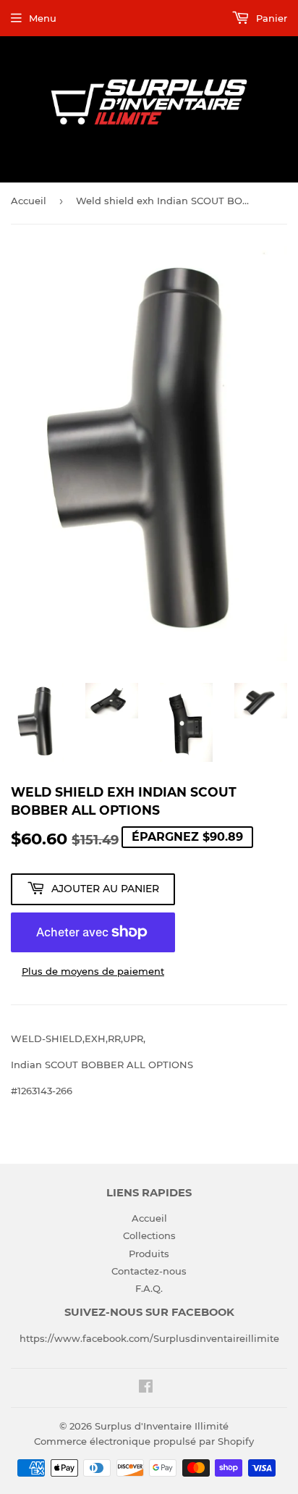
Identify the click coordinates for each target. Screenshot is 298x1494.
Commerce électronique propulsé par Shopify (144, 1441)
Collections (149, 1235)
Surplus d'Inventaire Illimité (162, 1426)
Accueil (28, 200)
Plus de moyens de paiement (93, 971)
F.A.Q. (149, 1288)
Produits (149, 1253)
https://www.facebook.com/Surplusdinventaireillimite (149, 1338)
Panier (270, 18)
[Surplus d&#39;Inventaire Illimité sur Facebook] (145, 1388)
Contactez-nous (149, 1271)
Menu (42, 18)
